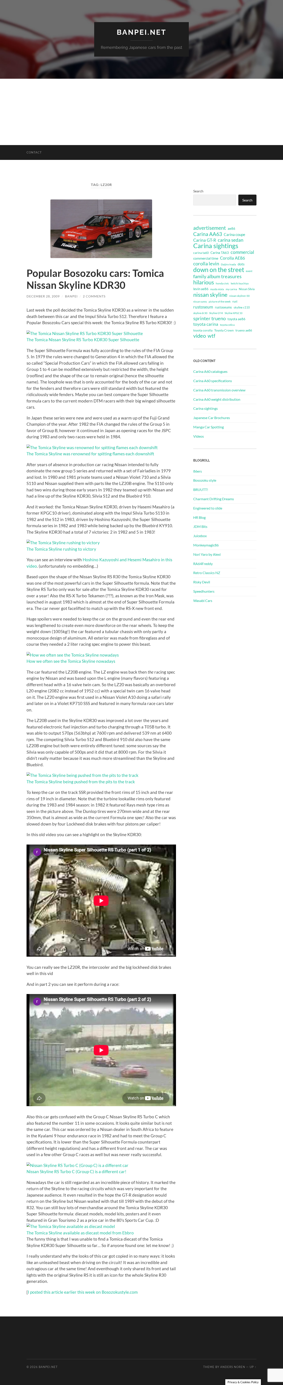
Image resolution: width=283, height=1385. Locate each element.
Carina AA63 (207, 234)
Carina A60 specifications (212, 381)
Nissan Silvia (247, 289)
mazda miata (217, 289)
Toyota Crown (224, 330)
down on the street (218, 269)
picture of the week (220, 301)
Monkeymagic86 (206, 545)
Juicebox (200, 536)
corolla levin (206, 263)
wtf (211, 335)
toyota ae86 (236, 319)
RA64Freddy (203, 563)
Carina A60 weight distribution (216, 399)
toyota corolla (202, 330)
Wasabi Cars (202, 600)
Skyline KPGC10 (233, 313)
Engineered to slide (207, 508)
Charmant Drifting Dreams (213, 499)
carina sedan (230, 240)
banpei (71, 296)
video (199, 335)
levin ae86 (200, 289)
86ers (197, 471)
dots (241, 264)
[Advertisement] (141, 112)
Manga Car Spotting (208, 427)
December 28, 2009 (43, 296)
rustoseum (203, 307)
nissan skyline (210, 294)
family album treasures (217, 276)
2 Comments (94, 296)
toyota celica (227, 324)
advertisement (209, 228)
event (249, 271)
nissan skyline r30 (239, 295)
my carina (231, 289)
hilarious (203, 282)
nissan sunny (200, 301)
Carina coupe (234, 234)
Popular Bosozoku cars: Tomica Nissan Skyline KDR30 (95, 279)
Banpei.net (141, 32)
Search (198, 191)
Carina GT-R (204, 240)
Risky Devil (201, 582)
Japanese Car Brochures (211, 418)
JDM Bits (200, 526)
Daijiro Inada (228, 264)
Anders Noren (232, 1367)
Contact (34, 152)
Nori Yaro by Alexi (207, 554)
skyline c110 (242, 307)
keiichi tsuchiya (240, 283)
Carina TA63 (219, 253)
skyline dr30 (200, 313)
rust (234, 301)
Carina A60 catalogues (210, 371)
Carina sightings (215, 245)
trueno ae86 (243, 330)
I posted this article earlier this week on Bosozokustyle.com (83, 1292)
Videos (198, 436)
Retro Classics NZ (206, 573)
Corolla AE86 (232, 258)
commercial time (205, 258)
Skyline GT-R (216, 313)
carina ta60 (201, 253)
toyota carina (205, 324)
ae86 (231, 228)
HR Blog (199, 517)
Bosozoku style (204, 480)
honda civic (222, 283)
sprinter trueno (209, 318)
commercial (242, 252)
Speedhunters (203, 591)
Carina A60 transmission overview (219, 390)
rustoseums (223, 307)
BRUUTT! (200, 489)
